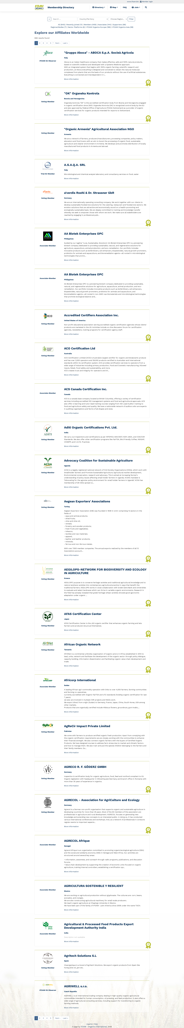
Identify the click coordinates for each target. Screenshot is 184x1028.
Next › (57, 43)
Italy (66, 58)
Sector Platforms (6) (76, 27)
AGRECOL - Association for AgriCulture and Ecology (102, 800)
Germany (68, 198)
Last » (65, 43)
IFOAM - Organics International (94, 1027)
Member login (147, 2)
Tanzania (67, 650)
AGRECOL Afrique (77, 841)
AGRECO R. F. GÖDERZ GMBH (85, 767)
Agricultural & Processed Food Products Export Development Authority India (99, 926)
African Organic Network (82, 644)
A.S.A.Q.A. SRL (75, 165)
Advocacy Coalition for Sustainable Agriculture (98, 460)
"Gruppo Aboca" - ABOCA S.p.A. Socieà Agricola (99, 52)
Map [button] (114, 7)
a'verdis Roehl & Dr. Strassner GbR (89, 193)
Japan (66, 619)
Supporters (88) (119, 25)
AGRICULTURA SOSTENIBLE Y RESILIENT (93, 886)
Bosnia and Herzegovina (74, 99)
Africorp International (80, 680)
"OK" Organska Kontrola (81, 93)
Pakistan (68, 731)
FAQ (125, 7)
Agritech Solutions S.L (80, 955)
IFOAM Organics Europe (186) (98, 27)
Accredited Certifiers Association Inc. (91, 315)
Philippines (69, 239)
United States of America (74, 320)
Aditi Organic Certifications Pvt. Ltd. (90, 427)
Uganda (67, 466)
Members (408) (90, 25)
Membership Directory (61, 7)
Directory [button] (99, 7)
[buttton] (146, 7)
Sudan (66, 685)
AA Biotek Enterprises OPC (83, 233)
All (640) (61, 25)
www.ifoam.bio (133, 2)
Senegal (67, 846)
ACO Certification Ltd (79, 348)
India (66, 433)
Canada (67, 394)
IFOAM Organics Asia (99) (122, 27)
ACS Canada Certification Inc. (85, 389)
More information (71, 79)
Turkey (67, 507)
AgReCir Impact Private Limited (87, 726)
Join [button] (136, 7)
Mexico (67, 891)
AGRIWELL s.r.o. (75, 986)
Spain (66, 961)
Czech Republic (70, 991)
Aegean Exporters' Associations (87, 501)
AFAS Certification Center (82, 614)
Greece (67, 578)
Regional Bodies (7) (58, 27)
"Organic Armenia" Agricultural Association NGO (99, 129)
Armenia (67, 134)
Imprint (89, 1024)
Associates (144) (104, 25)
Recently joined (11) (74, 25)
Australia (68, 354)
